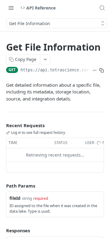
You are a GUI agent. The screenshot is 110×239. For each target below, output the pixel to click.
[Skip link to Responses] (2, 231)
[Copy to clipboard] (101, 70)
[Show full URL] (94, 70)
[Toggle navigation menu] (11, 8)
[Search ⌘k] (102, 8)
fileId (14, 198)
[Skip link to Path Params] (2, 186)
